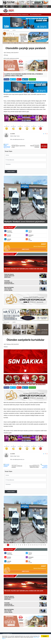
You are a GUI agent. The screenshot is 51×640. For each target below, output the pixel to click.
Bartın (6, 346)
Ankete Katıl (25, 249)
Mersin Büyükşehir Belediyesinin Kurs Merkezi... (20, 14)
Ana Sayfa (7, 30)
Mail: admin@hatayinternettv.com (17, 139)
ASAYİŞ (14, 30)
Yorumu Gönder (11, 171)
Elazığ (6, 55)
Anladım (45, 636)
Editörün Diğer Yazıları (15, 136)
